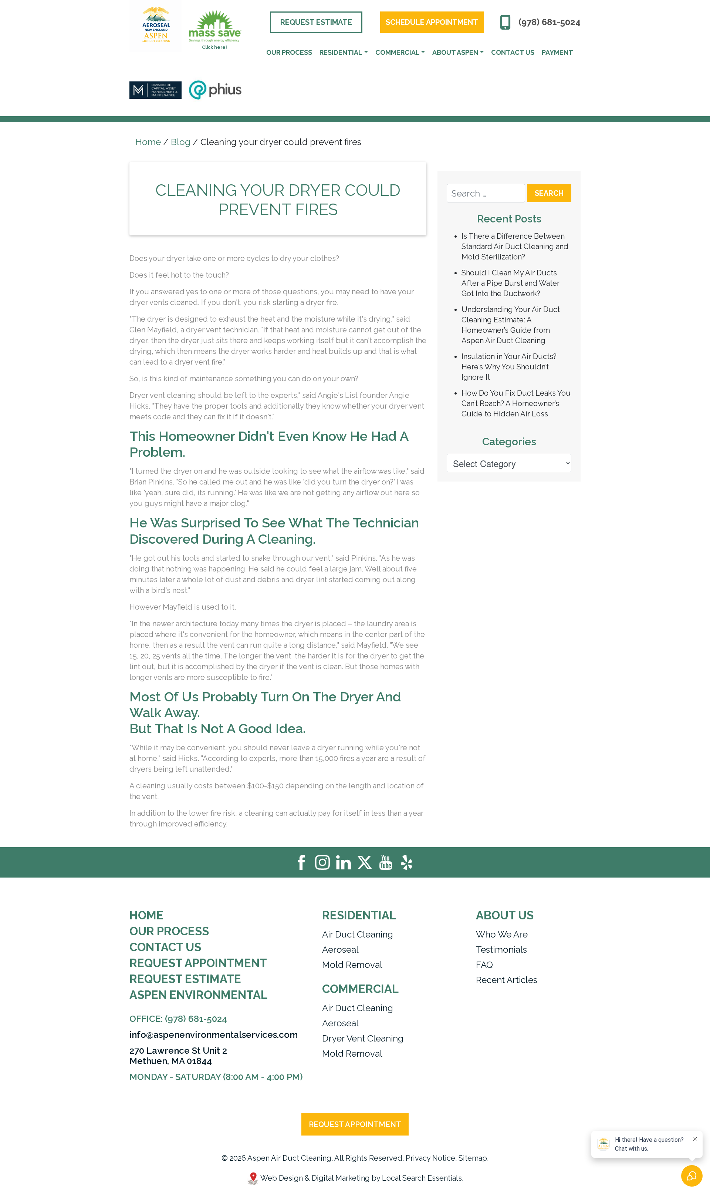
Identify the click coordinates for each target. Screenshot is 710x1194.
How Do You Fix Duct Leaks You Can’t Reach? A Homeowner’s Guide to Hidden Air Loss (516, 403)
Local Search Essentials (422, 1178)
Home (148, 142)
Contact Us (512, 52)
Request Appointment (198, 963)
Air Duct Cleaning (357, 934)
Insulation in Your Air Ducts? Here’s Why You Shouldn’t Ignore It (509, 367)
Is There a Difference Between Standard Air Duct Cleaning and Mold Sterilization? (515, 246)
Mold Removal (352, 964)
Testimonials (501, 949)
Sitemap (473, 1158)
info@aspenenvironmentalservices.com (213, 1034)
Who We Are (502, 934)
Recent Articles (506, 980)
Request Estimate (316, 22)
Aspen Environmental (198, 995)
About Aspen (455, 52)
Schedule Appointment (432, 22)
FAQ (484, 964)
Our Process (289, 52)
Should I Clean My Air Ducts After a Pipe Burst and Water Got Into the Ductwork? (510, 283)
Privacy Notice (430, 1158)
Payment (557, 52)
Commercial (397, 52)
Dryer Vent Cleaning (362, 1038)
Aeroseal (340, 949)
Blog (180, 142)
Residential (341, 52)
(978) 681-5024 (549, 22)
